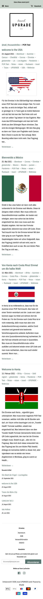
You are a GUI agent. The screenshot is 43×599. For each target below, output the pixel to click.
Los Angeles (22, 60)
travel (37, 64)
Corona (22, 57)
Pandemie (33, 60)
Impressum (21, 533)
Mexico (16, 165)
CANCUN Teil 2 (7, 500)
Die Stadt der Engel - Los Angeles (14, 475)
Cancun (5, 57)
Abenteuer (20, 53)
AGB (21, 536)
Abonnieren (33, 562)
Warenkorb (37, 6)
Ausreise (30, 53)
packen (32, 165)
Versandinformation (21, 539)
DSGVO (21, 543)
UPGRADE (15, 67)
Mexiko (24, 165)
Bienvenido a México (12, 157)
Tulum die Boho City (9, 492)
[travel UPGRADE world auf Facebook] (19, 573)
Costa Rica (14, 276)
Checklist (13, 57)
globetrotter (6, 60)
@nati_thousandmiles (11, 44)
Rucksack (29, 64)
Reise (13, 64)
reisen (20, 64)
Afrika (27, 272)
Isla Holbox (6, 509)
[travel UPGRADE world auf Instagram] (24, 573)
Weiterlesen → (7, 146)
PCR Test (5, 64)
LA (14, 60)
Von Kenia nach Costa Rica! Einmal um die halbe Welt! (20, 266)
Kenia (4, 279)
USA (23, 67)
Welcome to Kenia (11, 369)
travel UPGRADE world (24, 582)
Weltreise (31, 67)
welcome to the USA (12, 49)
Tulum (6, 67)
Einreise (31, 57)
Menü (7, 6)
